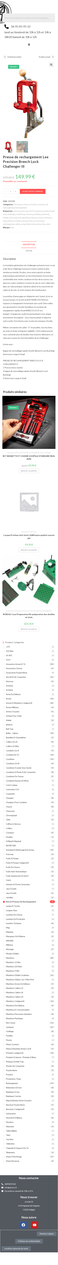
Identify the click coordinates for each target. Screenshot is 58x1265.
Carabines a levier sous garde (18, 768)
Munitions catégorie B (15, 1001)
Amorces (9, 681)
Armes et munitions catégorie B (19, 703)
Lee (12, 227)
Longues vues (11, 910)
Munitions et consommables (17, 1010)
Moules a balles (12, 954)
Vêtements (10, 1152)
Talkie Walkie (11, 1131)
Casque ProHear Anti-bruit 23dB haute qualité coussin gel (28, 536)
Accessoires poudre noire (16, 673)
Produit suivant (44, 57)
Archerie (9, 686)
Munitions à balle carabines (17, 975)
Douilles (9, 837)
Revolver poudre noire (15, 1105)
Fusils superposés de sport (17, 876)
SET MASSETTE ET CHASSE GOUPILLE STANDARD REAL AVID (29, 457)
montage (9, 949)
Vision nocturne (12, 1161)
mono (40, 218)
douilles (37, 214)
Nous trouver (29, 1197)
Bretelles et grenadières (16, 737)
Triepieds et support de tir (17, 1148)
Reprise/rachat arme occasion (18, 1100)
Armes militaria (12, 707)
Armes (8, 699)
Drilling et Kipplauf (13, 841)
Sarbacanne (11, 1113)
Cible (8, 819)
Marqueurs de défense (15, 936)
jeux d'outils (11, 889)
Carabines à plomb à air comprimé (20, 772)
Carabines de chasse (14, 776)
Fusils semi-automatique (16, 871)
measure (33, 218)
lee (16, 218)
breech (45, 211)
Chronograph (11, 815)
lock (19, 218)
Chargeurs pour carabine (16, 802)
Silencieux (10, 1126)
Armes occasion (12, 711)
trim (38, 224)
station (33, 224)
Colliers (9, 828)
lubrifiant (25, 218)
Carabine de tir (12, 755)
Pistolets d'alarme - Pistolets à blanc (21, 1057)
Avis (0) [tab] (29, 251)
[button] (29, 45)
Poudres (9, 1074)
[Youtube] (34, 1225)
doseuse (29, 214)
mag (8, 928)
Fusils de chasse (13, 867)
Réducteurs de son (14, 1088)
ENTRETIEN (11, 845)
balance (39, 211)
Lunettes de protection (15, 919)
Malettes (9, 932)
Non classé (10, 1023)
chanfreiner (20, 214)
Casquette (10, 794)
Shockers (9, 1122)
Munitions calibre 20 (14, 997)
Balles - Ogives (12, 733)
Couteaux (10, 833)
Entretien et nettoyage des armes (33, 452)
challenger (11, 214)
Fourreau (9, 854)
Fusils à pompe (12, 858)
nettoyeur (48, 218)
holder (5, 218)
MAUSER (9, 941)
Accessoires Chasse (14, 668)
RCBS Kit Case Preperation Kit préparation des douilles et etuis (29, 615)
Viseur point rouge (14, 1157)
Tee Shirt (9, 1139)
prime (30, 221)
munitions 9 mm (12, 971)
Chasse (9, 807)
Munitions (10, 958)
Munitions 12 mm (13, 962)
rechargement (8, 224)
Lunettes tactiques (13, 923)
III (10, 218)
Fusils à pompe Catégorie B (17, 863)
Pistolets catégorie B (14, 1053)
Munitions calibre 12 (14, 988)
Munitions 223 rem (14, 966)
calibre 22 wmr (12, 746)
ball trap (9, 729)
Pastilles (9, 1036)
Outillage (47, 452)
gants (8, 880)
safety (17, 224)
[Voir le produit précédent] (5, 57)
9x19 (8, 660)
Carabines (10, 759)
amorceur (25, 211)
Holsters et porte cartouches (18, 884)
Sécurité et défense (14, 1118)
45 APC (9, 655)
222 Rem (9, 651)
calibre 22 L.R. (12, 742)
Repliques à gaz (12, 1092)
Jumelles (9, 897)
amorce (17, 211)
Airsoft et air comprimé (16, 677)
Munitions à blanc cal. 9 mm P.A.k (20, 979)
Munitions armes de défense (18, 984)
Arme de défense (13, 694)
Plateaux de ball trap (15, 1062)
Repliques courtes (13, 1096)
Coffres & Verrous (13, 824)
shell (28, 224)
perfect (10, 221)
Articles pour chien (14, 716)
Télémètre (10, 1144)
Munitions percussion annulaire (19, 1014)
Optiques (10, 1027)
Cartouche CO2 (12, 789)
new (4, 221)
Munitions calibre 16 (14, 992)
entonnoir (45, 214)
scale (23, 224)
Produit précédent (14, 57)
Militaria (9, 945)
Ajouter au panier (33, 191)
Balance (9, 724)
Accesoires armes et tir (23, 204)
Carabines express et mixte (17, 781)
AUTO (32, 211)
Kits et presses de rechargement (31, 611)
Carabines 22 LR (12, 763)
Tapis (8, 1135)
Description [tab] (29, 244)
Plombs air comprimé (15, 1066)
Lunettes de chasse (14, 915)
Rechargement (21, 208)
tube (43, 224)
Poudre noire (11, 1070)
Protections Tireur (13, 1079)
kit (13, 218)
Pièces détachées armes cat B (18, 1049)
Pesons (9, 1040)
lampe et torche (13, 906)
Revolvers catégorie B (15, 1109)
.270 (8, 647)
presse (24, 221)
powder (17, 221)
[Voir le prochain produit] (53, 57)
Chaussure (10, 811)
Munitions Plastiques (14, 1018)
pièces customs (12, 1044)
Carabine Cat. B (12, 750)
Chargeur (10, 798)
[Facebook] (23, 1225)
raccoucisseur (38, 221)
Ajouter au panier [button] (29, 471)
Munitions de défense (15, 1005)
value (48, 224)
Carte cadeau (11, 785)
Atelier (9, 720)
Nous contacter (29, 1178)
